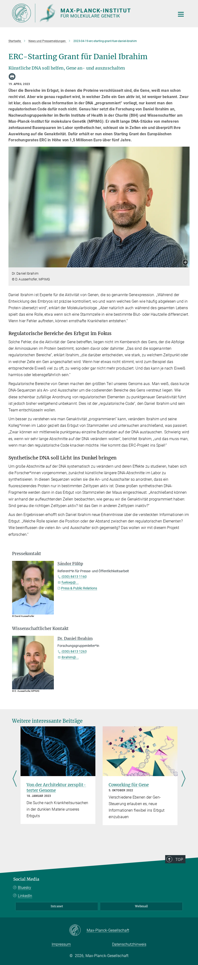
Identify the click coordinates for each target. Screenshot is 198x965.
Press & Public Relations (79, 588)
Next (183, 779)
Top (179, 859)
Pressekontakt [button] (26, 553)
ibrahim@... (70, 657)
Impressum (61, 944)
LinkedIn (25, 896)
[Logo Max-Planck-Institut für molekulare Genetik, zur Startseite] (90, 13)
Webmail (141, 906)
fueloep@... (70, 582)
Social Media (26, 879)
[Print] (12, 76)
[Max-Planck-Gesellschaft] (78, 930)
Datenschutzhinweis (129, 944)
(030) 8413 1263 (74, 651)
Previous (14, 779)
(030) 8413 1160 (74, 577)
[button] (185, 262)
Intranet (57, 906)
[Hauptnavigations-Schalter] (181, 14)
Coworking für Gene (129, 784)
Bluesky (24, 887)
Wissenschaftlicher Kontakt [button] (40, 628)
